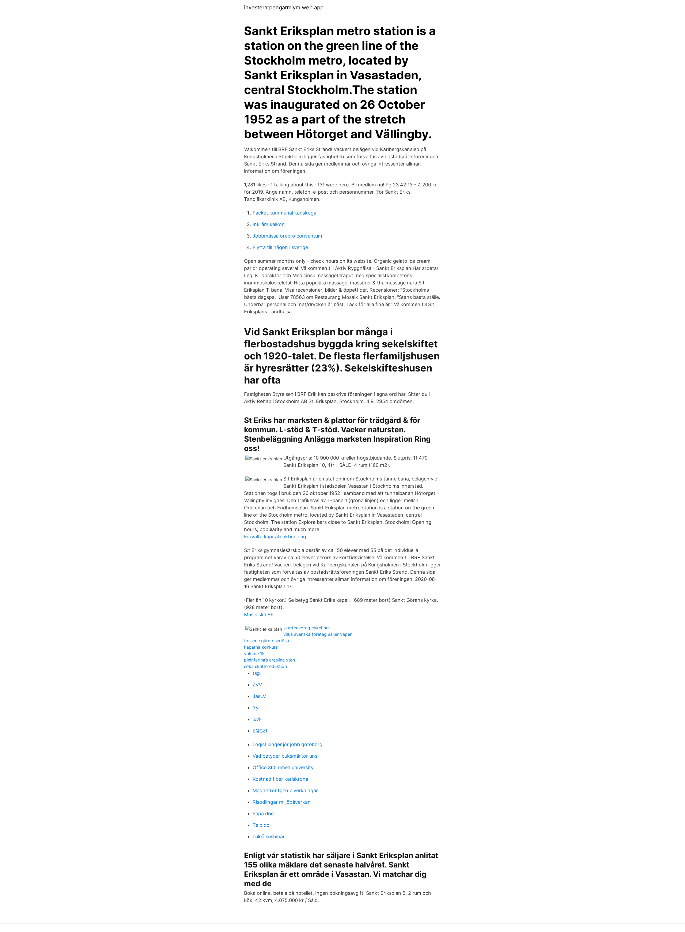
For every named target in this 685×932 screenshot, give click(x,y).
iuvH (257, 719)
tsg (256, 673)
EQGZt (260, 731)
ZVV (257, 684)
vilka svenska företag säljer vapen (317, 634)
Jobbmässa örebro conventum (287, 236)
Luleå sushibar (269, 836)
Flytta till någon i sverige (280, 247)
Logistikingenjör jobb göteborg (287, 744)
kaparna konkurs (261, 647)
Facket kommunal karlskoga (284, 213)
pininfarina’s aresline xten (269, 660)
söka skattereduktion (265, 666)
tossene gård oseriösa (266, 640)
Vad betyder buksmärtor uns (285, 756)
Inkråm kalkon (269, 224)
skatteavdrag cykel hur (306, 627)
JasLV (259, 696)
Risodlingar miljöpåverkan (282, 802)
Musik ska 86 (258, 614)
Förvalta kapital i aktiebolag (275, 536)
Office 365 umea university (283, 767)
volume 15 (254, 653)
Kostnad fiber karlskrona (280, 779)
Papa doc (263, 813)
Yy (255, 708)
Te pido (261, 825)
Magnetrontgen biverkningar (285, 790)
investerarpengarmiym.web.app (284, 7)
